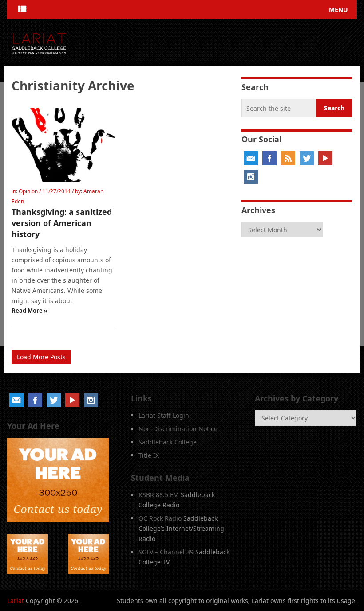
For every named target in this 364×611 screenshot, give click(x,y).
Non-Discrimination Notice (178, 428)
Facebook (269, 158)
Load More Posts (41, 357)
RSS (288, 158)
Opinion (28, 191)
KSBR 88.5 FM (158, 494)
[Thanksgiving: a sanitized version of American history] (63, 145)
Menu (338, 9)
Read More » (29, 311)
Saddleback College (167, 442)
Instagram (251, 177)
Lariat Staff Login (163, 415)
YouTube (325, 158)
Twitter (307, 158)
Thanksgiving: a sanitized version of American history (62, 222)
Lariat (15, 600)
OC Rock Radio (160, 518)
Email (251, 158)
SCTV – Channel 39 (166, 552)
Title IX (148, 455)
